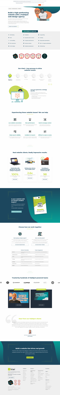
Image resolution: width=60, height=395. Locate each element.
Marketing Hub (25, 370)
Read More (15, 179)
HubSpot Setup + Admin (32, 371)
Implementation (32, 374)
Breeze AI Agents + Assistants (32, 383)
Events (46, 377)
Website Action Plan (16, 211)
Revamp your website (13, 26)
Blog (46, 376)
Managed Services (14, 8)
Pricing (46, 384)
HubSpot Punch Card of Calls (33, 381)
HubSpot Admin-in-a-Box (33, 379)
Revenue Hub (24, 377)
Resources (47, 373)
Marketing (39, 376)
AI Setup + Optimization (41, 373)
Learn (47, 371)
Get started (29, 357)
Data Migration (32, 375)
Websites (39, 380)
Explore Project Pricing (40, 244)
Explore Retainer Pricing (20, 244)
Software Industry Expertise (48, 389)
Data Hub (24, 376)
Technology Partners (48, 387)
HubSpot (24, 368)
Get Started (11, 377)
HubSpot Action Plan (33, 378)
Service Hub (24, 373)
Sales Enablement (40, 377)
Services (10, 8)
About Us (47, 379)
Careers (46, 383)
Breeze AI (24, 380)
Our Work (47, 368)
